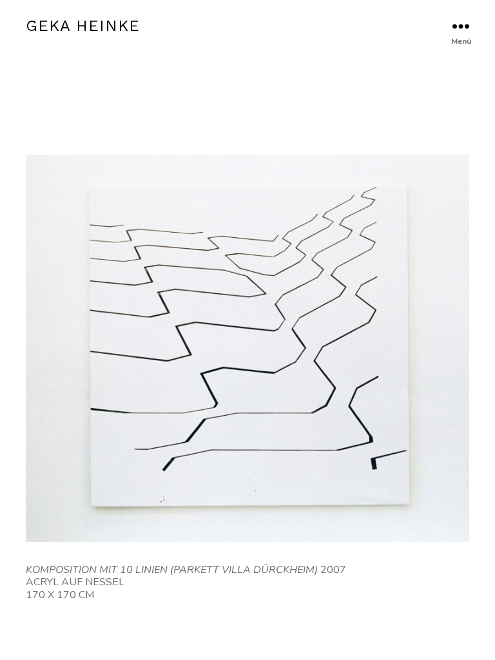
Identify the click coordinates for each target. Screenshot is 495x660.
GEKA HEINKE (83, 26)
